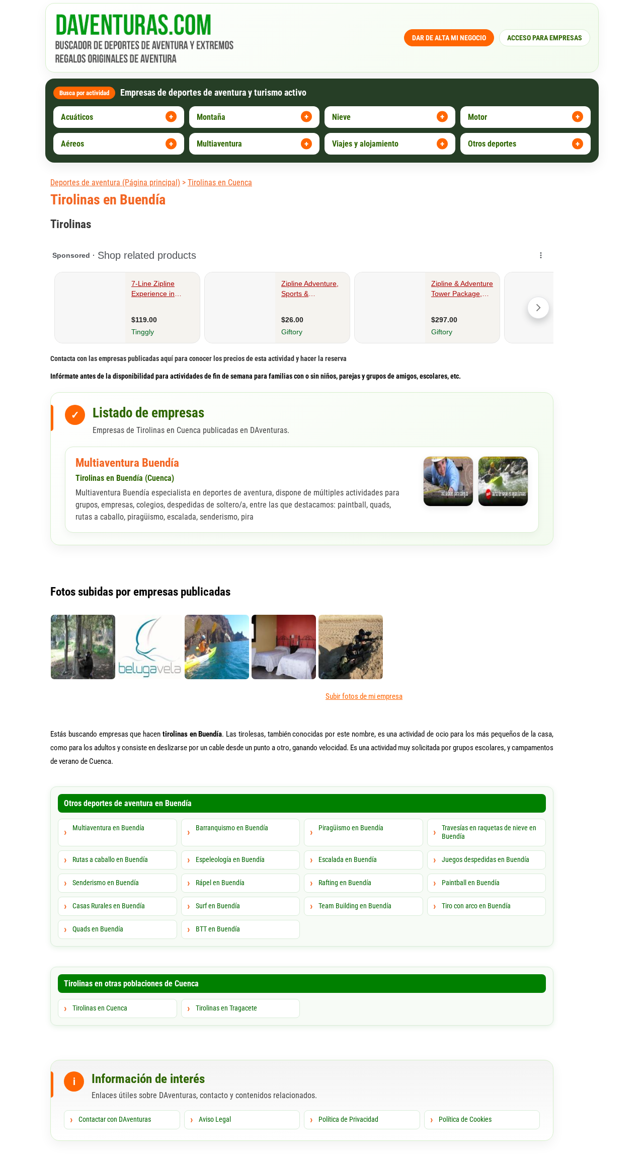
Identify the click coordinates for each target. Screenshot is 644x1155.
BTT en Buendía (218, 929)
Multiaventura (219, 144)
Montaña (211, 117)
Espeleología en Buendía (230, 859)
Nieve (341, 117)
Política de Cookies (465, 1119)
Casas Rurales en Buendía (108, 906)
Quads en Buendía (97, 929)
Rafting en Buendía (344, 883)
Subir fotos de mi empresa (364, 696)
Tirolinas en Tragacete (226, 1008)
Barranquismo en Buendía (232, 828)
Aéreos (72, 144)
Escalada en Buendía (347, 859)
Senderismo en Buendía (105, 883)
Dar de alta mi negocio (449, 38)
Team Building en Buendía (354, 906)
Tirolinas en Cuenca (220, 182)
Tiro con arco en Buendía (476, 906)
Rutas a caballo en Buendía (110, 859)
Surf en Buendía (218, 906)
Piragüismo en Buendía (350, 828)
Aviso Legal (215, 1119)
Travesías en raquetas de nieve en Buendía (489, 832)
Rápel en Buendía (220, 883)
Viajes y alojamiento (365, 144)
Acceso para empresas (544, 38)
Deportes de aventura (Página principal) (115, 182)
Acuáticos (77, 117)
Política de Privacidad (348, 1119)
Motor (477, 117)
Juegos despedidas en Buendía (485, 859)
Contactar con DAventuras (114, 1119)
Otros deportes (492, 144)
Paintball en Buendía (471, 883)
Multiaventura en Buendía (108, 828)
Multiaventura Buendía (127, 463)
